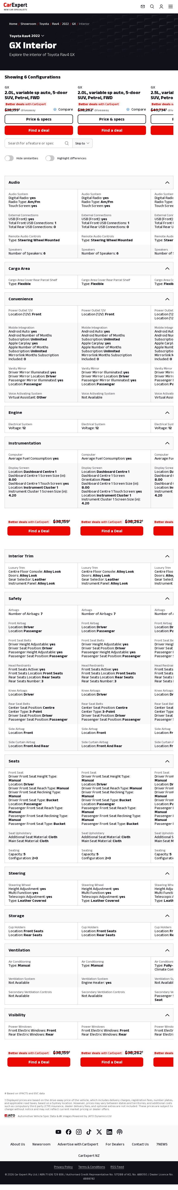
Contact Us (140, 1144)
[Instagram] (79, 1132)
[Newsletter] (142, 6)
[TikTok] (89, 1132)
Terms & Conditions (91, 1167)
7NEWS (162, 1144)
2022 (65, 24)
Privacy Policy (63, 1167)
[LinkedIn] (109, 1132)
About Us (17, 1144)
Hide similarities (27, 158)
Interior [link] (84, 24)
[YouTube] (58, 1132)
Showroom (28, 24)
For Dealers (115, 1144)
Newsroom (41, 1144)
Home (13, 24)
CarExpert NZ (89, 1155)
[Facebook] (68, 1132)
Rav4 (55, 24)
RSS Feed (117, 1167)
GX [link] (74, 24)
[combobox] (38, 35)
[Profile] (161, 6)
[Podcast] (119, 1132)
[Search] (152, 6)
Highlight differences (71, 158)
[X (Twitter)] (99, 1132)
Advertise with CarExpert (78, 1144)
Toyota (44, 24)
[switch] (9, 158)
